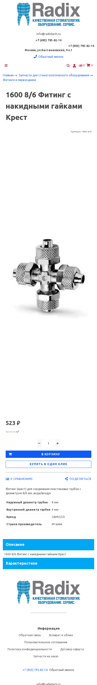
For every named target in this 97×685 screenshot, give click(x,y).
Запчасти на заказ (45, 656)
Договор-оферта (72, 649)
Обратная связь (30, 635)
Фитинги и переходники (19, 79)
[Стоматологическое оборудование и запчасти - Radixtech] (48, 14)
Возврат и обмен (61, 635)
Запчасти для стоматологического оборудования (54, 75)
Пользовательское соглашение (45, 642)
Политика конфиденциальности (30, 649)
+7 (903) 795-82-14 (35, 669)
